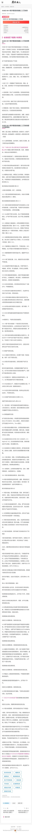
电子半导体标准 (8, 780)
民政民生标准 (7, 791)
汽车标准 (6, 783)
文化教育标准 (16, 783)
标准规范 (7, 6)
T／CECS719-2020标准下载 (9, 698)
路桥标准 (6, 776)
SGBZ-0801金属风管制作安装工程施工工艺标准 (8, 812)
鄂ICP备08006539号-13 (8, 830)
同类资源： (7, 803)
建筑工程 (20, 803)
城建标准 (17, 772)
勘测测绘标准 (16, 776)
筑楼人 (20, 829)
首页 (3, 6)
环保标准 (17, 787)
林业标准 (18, 780)
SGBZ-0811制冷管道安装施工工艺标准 (15, 10)
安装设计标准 (7, 787)
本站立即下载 (16, 22)
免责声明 (13, 826)
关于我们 (19, 826)
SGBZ (14, 803)
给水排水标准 (7, 772)
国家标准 (12, 6)
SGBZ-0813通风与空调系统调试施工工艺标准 (23, 812)
